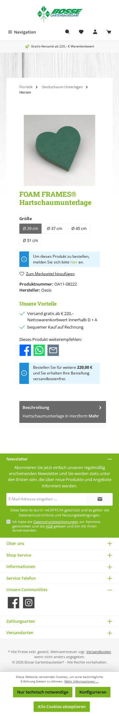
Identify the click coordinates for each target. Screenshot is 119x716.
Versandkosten (98, 651)
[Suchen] (68, 32)
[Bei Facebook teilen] (25, 349)
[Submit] (100, 499)
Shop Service (18, 555)
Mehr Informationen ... (81, 681)
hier (73, 262)
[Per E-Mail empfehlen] (53, 349)
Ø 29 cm (30, 228)
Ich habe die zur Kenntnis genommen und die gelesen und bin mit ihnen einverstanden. (56, 526)
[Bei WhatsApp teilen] (39, 349)
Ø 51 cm (30, 240)
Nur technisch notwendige (42, 692)
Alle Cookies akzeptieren (62, 706)
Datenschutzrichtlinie (36, 515)
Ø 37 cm (54, 228)
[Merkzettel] (81, 32)
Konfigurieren (92, 692)
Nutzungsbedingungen (81, 515)
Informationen (20, 566)
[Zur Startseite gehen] (59, 13)
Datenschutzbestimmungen (55, 521)
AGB (49, 526)
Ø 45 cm (79, 228)
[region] (59, 150)
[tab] (62, 412)
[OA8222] (59, 150)
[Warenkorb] (109, 32)
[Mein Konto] (95, 32)
